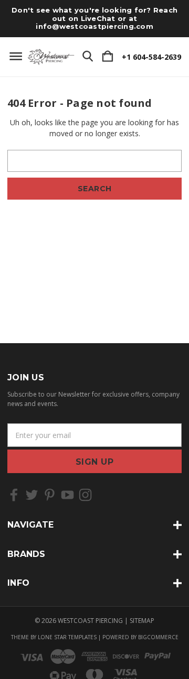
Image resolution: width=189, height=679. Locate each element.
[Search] (87, 56)
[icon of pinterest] (49, 494)
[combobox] (94, 161)
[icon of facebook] (13, 494)
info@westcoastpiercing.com (94, 26)
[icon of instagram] (85, 494)
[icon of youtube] (67, 494)
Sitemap (142, 620)
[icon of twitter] (31, 494)
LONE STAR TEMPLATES (67, 637)
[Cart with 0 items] (107, 56)
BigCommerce (158, 637)
